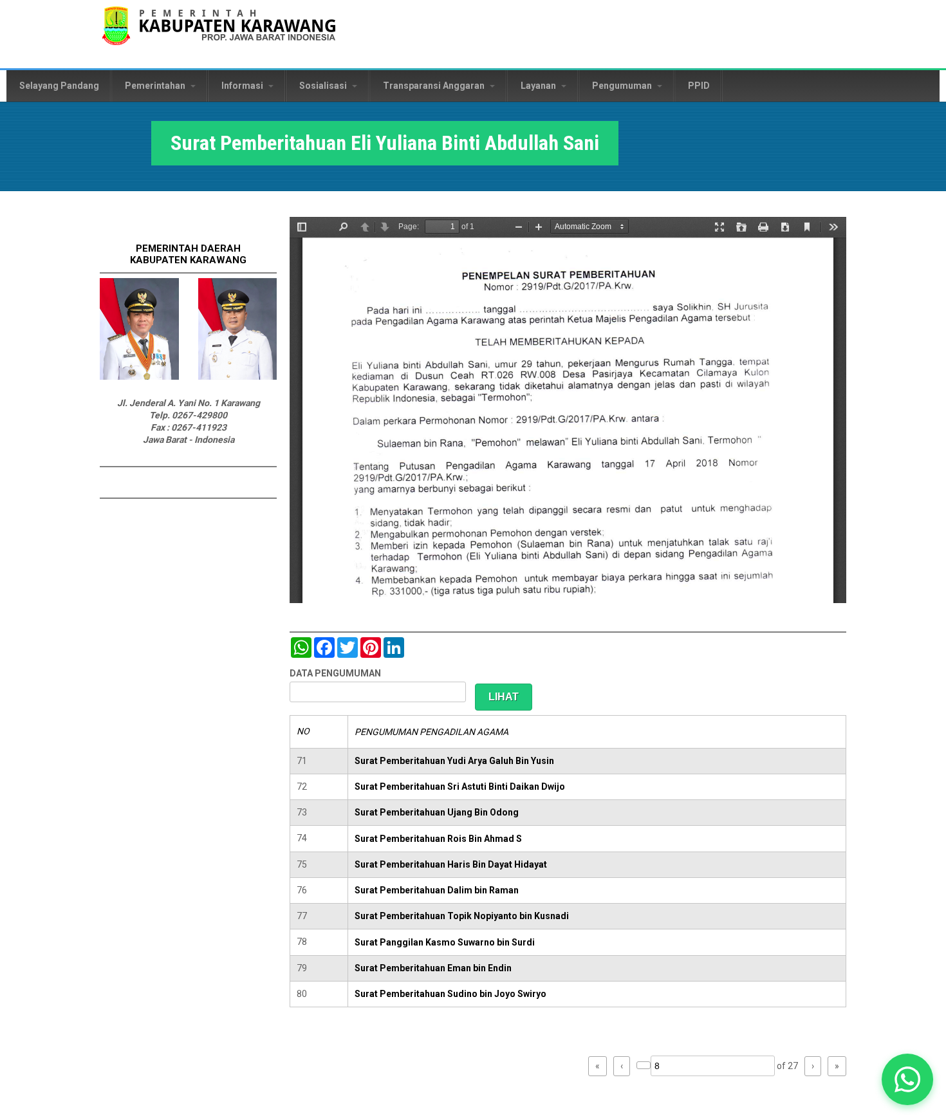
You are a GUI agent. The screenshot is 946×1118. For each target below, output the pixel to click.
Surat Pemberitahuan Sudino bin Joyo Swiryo (450, 994)
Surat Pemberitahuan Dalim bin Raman (437, 890)
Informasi (243, 85)
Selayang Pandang (59, 85)
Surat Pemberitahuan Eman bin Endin (433, 968)
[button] (907, 1079)
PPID (699, 85)
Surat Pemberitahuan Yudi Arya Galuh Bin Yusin (454, 761)
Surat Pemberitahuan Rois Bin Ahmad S (438, 839)
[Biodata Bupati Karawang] (139, 376)
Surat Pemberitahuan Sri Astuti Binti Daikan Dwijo (460, 786)
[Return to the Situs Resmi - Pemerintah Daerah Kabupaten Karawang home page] (219, 34)
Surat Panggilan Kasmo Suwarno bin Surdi (445, 942)
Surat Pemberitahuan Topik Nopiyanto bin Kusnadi (462, 916)
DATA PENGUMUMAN (335, 673)
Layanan (539, 85)
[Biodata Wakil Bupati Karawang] (237, 376)
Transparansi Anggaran (435, 85)
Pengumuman (623, 85)
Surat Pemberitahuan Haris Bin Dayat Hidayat (451, 864)
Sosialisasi (324, 85)
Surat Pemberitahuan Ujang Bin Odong (437, 812)
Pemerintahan (156, 85)
